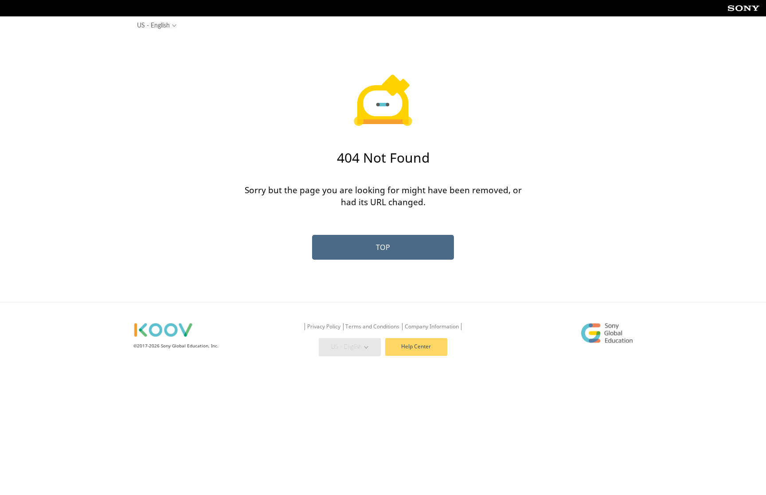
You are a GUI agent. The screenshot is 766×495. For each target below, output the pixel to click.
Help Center (416, 346)
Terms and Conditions (372, 326)
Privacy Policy (323, 326)
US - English (346, 347)
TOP (383, 247)
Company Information (432, 326)
